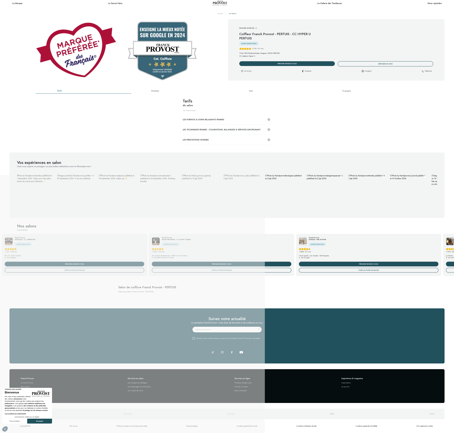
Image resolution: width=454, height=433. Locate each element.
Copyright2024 (25, 426)
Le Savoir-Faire (27, 383)
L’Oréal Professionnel (29, 390)
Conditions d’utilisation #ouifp (306, 426)
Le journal (345, 387)
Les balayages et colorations (139, 387)
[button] (33, 192)
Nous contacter (241, 390)
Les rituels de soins (135, 390)
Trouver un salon (241, 387)
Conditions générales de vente (247, 426)
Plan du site (73, 426)
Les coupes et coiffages (137, 383)
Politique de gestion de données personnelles (131, 426)
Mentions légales (192, 426)
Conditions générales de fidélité (366, 426)
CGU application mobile (424, 426)
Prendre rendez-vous (243, 383)
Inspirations (346, 383)
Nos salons (25, 387)
